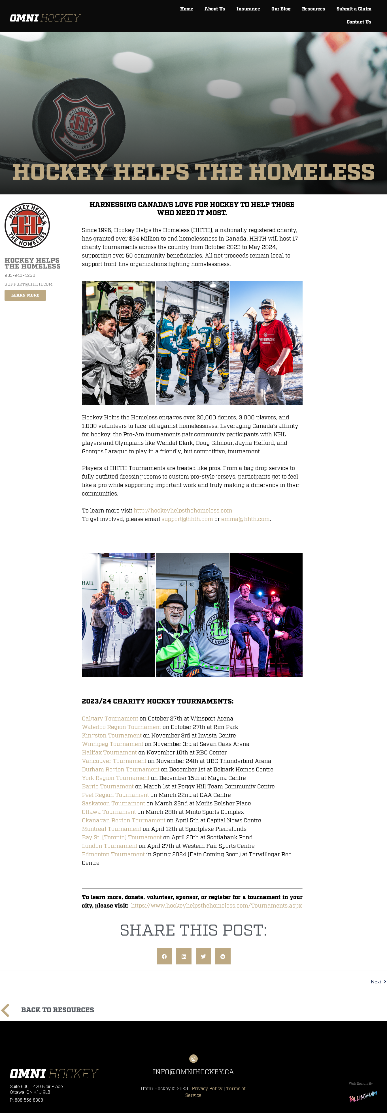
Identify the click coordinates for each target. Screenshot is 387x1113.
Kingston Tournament (112, 735)
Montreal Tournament (111, 829)
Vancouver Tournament (114, 761)
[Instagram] (193, 1058)
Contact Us (359, 22)
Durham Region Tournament (121, 769)
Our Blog (281, 9)
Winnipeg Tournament (112, 744)
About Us (215, 9)
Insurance (248, 9)
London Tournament (109, 846)
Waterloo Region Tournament (121, 727)
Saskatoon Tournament (113, 803)
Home (186, 9)
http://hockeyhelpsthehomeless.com (183, 510)
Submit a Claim (354, 9)
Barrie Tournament (108, 786)
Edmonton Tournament (113, 854)
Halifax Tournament (109, 752)
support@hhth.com (187, 519)
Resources (313, 9)
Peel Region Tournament (115, 795)
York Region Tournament (116, 778)
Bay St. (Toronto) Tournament (122, 837)
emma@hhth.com (245, 519)
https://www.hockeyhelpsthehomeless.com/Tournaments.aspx (216, 905)
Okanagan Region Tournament (123, 820)
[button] (164, 956)
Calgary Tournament (110, 718)
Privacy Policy (207, 1088)
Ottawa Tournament (109, 812)
